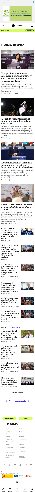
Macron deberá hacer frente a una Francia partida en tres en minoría (9, 382)
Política (8, 429)
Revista (20, 434)
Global (7, 434)
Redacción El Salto (5, 239)
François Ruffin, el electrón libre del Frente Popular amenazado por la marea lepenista (9, 336)
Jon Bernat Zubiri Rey (13, 275)
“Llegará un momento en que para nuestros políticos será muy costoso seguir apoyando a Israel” (16, 75)
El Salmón (8, 432)
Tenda (19, 429)
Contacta (20, 432)
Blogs (7, 445)
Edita (19, 442)
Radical (8, 437)
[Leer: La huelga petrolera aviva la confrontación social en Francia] (26, 366)
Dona (25, 419)
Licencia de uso (22, 440)
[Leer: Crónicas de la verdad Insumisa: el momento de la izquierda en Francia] (16, 192)
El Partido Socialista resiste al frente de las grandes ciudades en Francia (16, 119)
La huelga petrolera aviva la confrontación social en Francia (9, 367)
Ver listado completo (17, 401)
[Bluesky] (14, 466)
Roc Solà (10, 223)
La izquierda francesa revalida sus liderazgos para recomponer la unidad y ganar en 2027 (9, 268)
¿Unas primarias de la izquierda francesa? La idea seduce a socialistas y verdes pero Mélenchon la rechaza (9, 250)
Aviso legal (21, 448)
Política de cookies (21, 455)
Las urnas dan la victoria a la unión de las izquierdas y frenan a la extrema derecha (9, 316)
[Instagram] (19, 466)
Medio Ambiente (10, 450)
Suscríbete (28, 30)
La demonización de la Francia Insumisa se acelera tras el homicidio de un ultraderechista (16, 163)
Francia (3, 41)
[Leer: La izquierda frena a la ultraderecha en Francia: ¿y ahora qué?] (26, 299)
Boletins (8, 458)
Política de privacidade (21, 451)
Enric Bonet (4, 136)
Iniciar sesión (30, 25)
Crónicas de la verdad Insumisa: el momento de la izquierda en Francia (16, 206)
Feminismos (9, 448)
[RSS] (9, 466)
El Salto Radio (10, 442)
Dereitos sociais (10, 453)
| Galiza (19, 25)
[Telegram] (30, 466)
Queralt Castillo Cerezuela (7, 92)
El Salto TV (9, 440)
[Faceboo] (4, 466)
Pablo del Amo (11, 305)
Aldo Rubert (4, 305)
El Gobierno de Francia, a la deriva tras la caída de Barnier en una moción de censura (9, 286)
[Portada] (13, 25)
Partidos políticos (14, 41)
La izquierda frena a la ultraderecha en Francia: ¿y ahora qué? (9, 300)
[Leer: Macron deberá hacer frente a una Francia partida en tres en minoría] (26, 381)
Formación (21, 445)
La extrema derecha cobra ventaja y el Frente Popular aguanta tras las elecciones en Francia (10, 352)
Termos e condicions (21, 459)
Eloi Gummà (4, 223)
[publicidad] (17, 13)
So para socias (10, 456)
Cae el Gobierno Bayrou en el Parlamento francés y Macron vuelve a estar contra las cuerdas (9, 232)
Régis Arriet (4, 275)
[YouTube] (25, 466)
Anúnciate (20, 437)
